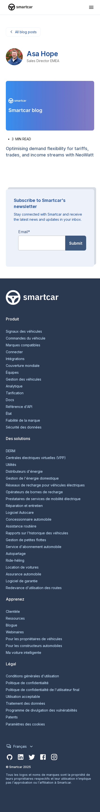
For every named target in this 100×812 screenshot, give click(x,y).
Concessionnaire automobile (28, 519)
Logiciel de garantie (22, 581)
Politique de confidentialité (27, 683)
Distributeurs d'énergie (24, 471)
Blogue (11, 625)
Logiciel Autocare (20, 513)
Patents (12, 717)
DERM (10, 451)
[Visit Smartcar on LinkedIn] (20, 757)
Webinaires (15, 632)
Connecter (14, 352)
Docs (10, 400)
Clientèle (13, 612)
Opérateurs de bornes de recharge (34, 492)
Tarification (15, 393)
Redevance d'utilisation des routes (34, 588)
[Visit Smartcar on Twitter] (31, 757)
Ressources (15, 618)
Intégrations (15, 359)
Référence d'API (19, 407)
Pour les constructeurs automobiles (34, 646)
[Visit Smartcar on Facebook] (43, 757)
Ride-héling (15, 560)
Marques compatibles (23, 345)
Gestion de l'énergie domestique (32, 478)
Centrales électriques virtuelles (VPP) (36, 458)
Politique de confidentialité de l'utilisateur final (42, 690)
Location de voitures (22, 567)
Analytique (14, 386)
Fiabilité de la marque (23, 420)
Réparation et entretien (24, 506)
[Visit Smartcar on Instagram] (54, 757)
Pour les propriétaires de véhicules (34, 639)
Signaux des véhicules (24, 331)
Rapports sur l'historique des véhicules (37, 533)
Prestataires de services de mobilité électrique (43, 499)
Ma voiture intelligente (23, 653)
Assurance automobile (23, 574)
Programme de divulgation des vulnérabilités (41, 710)
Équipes (12, 372)
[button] (91, 7)
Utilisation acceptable (23, 697)
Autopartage (16, 554)
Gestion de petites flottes (26, 540)
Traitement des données (25, 703)
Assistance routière (21, 526)
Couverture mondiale (23, 366)
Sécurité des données (24, 427)
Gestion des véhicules (23, 379)
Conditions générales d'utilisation (32, 676)
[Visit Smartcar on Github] (9, 757)
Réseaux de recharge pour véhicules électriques (45, 485)
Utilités (11, 465)
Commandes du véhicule (25, 338)
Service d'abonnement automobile (33, 547)
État (9, 414)
